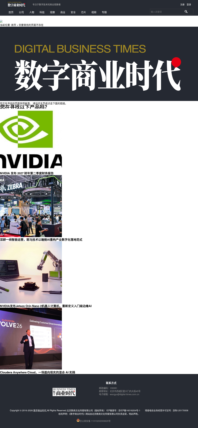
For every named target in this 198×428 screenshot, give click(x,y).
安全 (73, 12)
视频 (93, 12)
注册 (182, 4)
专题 (104, 12)
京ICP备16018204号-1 (129, 410)
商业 (62, 12)
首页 (11, 12)
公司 (21, 12)
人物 (31, 12)
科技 (42, 12)
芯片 (83, 12)
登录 (189, 4)
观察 (52, 12)
